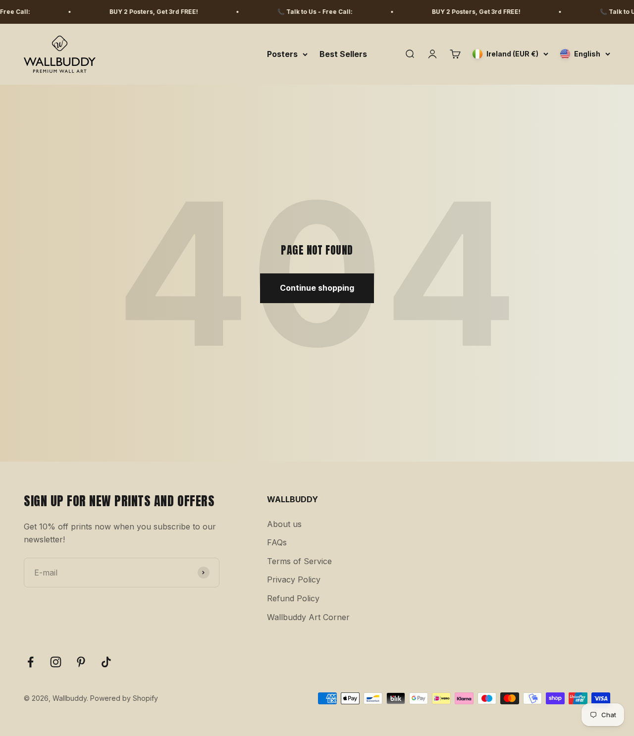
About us (284, 524)
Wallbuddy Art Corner (308, 617)
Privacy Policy (293, 579)
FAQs (277, 542)
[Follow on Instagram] (55, 662)
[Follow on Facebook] (30, 662)
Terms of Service (299, 561)
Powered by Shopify (124, 698)
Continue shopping (317, 288)
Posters (282, 54)
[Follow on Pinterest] (81, 662)
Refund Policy (293, 598)
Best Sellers (343, 54)
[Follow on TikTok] (106, 662)
